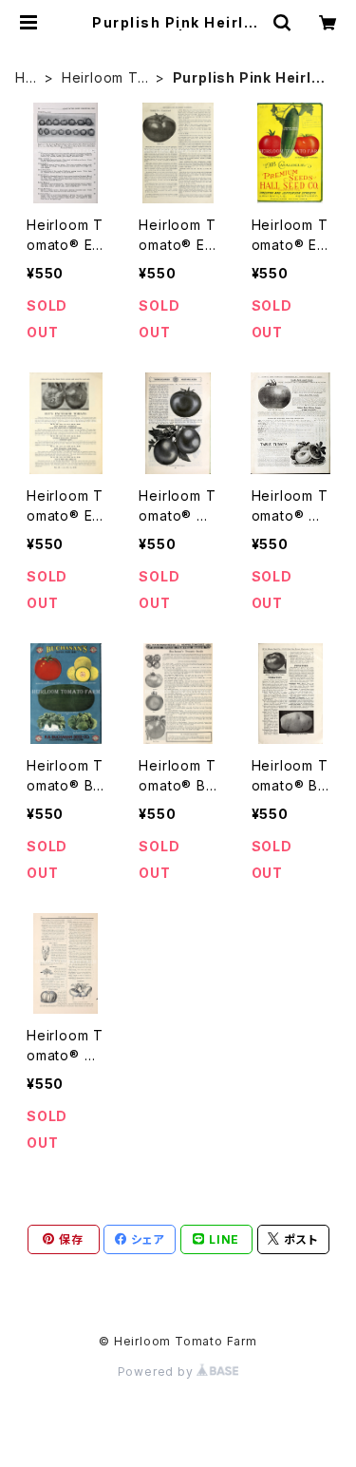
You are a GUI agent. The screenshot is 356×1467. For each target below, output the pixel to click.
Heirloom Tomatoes (104, 78)
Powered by (157, 1371)
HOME (26, 78)
